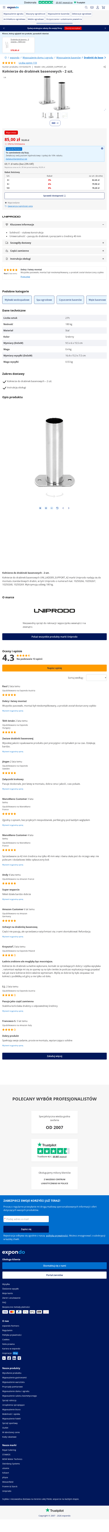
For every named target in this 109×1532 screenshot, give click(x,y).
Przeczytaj (25, 276)
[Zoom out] (51, 508)
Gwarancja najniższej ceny (20, 206)
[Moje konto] (97, 7)
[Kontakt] (92, 7)
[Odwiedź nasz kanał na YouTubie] (4, 1358)
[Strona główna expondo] (6, 57)
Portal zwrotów (54, 1275)
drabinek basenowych (28, 577)
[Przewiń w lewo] (4, 28)
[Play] (40, 508)
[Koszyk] (103, 7)
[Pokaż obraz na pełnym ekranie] (105, 110)
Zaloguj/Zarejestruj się (16, 159)
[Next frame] (68, 508)
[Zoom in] (46, 508)
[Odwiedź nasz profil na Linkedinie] (14, 1358)
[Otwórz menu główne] (4, 7)
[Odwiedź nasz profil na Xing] (19, 1358)
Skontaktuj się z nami (54, 1265)
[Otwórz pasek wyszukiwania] (86, 7)
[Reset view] (57, 508)
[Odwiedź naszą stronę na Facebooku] (9, 1358)
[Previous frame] (63, 508)
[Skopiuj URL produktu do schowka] (104, 67)
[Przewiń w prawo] (105, 28)
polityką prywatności (57, 1235)
